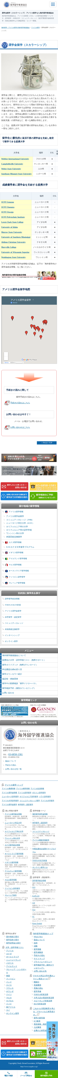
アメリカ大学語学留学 (10, 801)
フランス (10, 988)
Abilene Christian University (13, 242)
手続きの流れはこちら (20, 403)
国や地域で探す (12, 937)
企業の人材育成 (40, 1030)
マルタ (9, 998)
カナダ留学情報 (15, 542)
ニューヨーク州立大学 (20, 523)
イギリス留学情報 (16, 552)
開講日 (36, 982)
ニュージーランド (13, 960)
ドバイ (9, 1004)
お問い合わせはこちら (20, 427)
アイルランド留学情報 (18, 558)
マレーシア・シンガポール (16, 971)
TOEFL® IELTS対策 (13, 605)
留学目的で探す (12, 940)
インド (9, 982)
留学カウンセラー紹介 (12, 674)
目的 (35, 943)
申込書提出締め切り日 (12, 669)
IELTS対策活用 (40, 1004)
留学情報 (37, 949)
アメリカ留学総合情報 (13, 814)
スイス (9, 985)
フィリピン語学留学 (17, 577)
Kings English (37, 924)
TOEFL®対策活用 (41, 994)
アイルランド (11, 966)
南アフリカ (10, 1007)
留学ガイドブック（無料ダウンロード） (20, 665)
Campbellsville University (12, 164)
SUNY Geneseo (7, 202)
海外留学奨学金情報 (40, 814)
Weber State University (11, 169)
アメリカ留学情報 (16, 512)
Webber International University (15, 159)
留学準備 (37, 991)
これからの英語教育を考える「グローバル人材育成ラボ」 (44, 1011)
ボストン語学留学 (39, 793)
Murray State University (11, 232)
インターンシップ (12, 635)
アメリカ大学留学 (47, 801)
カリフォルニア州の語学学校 (19, 530)
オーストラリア (12, 957)
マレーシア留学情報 (17, 583)
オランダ (10, 991)
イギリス (10, 963)
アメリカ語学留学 (24, 793)
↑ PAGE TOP (46, 443)
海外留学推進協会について (14, 655)
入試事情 (37, 1027)
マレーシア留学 (11, 895)
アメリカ (10, 951)
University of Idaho (9, 227)
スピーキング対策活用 (43, 1001)
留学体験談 (38, 952)
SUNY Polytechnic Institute (13, 217)
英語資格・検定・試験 (43, 1024)
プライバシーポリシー (43, 962)
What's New (38, 937)
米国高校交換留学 (14, 537)
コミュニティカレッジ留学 (30, 801)
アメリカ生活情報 (37, 789)
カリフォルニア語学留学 (29, 797)
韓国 (8, 976)
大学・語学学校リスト (14, 947)
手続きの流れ (10, 765)
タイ (8, 1010)
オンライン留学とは (40, 867)
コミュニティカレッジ (20, 520)
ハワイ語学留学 (45, 797)
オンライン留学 (11, 641)
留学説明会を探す (13, 943)
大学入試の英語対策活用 (44, 998)
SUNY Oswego (7, 212)
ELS (33, 887)
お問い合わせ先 (40, 971)
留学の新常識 (39, 1018)
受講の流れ (38, 988)
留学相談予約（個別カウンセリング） (19, 688)
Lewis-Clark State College (12, 222)
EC (33, 917)
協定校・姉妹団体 (10, 679)
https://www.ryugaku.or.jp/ (29, 1066)
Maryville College (8, 247)
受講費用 (37, 985)
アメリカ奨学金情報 (9, 793)
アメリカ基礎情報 (8, 789)
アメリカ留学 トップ (14, 785)
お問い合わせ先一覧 (13, 769)
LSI (33, 903)
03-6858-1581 (15, 754)
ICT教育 (37, 1021)
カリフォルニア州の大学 (17, 527)
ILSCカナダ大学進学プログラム (20, 547)
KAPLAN (35, 896)
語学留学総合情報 (12, 599)
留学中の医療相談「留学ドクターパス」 (20, 683)
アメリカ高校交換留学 (40, 840)
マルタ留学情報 (15, 565)
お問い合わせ (8, 693)
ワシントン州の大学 (15, 533)
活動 (35, 946)
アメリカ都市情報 (23, 789)
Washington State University (13, 257)
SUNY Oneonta (7, 207)
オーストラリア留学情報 (19, 571)
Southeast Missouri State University (16, 174)
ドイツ (9, 994)
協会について (10, 761)
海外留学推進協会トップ (43, 934)
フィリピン (10, 979)
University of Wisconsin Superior (15, 252)
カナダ (9, 954)
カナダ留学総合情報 (12, 845)
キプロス (10, 1001)
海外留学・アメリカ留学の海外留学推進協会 (15, 27)
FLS (33, 910)
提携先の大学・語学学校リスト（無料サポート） (24, 660)
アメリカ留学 (35, 27)
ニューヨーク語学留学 (10, 797)
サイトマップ (39, 959)
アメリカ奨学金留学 (15, 516)
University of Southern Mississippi (15, 237)
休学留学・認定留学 (13, 617)
